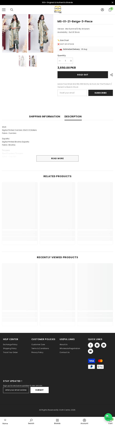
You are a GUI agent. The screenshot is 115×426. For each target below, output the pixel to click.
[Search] (11, 9)
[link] (19, 234)
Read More (57, 158)
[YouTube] (90, 351)
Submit (39, 390)
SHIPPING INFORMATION (44, 116)
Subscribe (101, 92)
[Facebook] (90, 345)
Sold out (82, 74)
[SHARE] (110, 74)
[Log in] (102, 10)
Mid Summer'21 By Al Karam (77, 29)
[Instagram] (97, 345)
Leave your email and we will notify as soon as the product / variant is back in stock (85, 85)
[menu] (3, 9)
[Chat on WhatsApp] (108, 417)
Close (112, 3)
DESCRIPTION (73, 116)
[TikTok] (103, 345)
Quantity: (62, 55)
